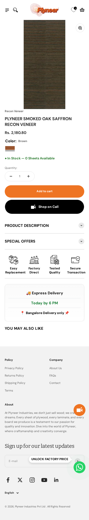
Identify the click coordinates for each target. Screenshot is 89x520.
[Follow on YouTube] (44, 480)
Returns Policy (14, 375)
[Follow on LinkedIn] (56, 480)
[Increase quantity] (28, 176)
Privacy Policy (14, 368)
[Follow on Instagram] (32, 480)
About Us (55, 368)
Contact (55, 383)
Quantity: (11, 168)
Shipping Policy (15, 383)
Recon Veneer (14, 111)
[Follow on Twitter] (20, 480)
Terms (9, 390)
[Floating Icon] (79, 467)
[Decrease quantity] (11, 176)
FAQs (52, 375)
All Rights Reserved (58, 506)
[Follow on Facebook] (8, 480)
